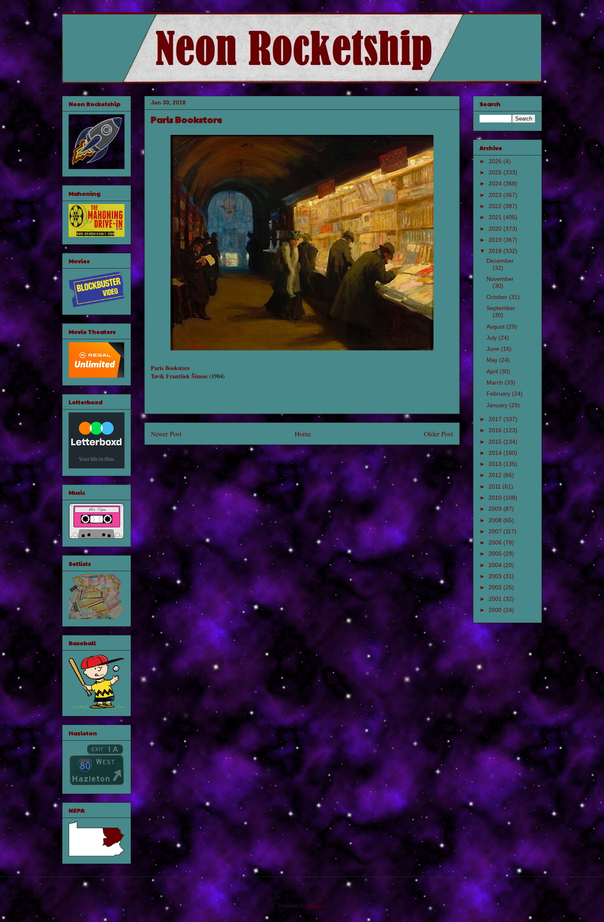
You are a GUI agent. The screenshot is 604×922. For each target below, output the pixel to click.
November (500, 279)
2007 (496, 531)
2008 (496, 520)
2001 (496, 598)
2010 (496, 497)
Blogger (316, 905)
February (499, 393)
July (492, 337)
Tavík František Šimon (179, 376)
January (497, 405)
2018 (496, 251)
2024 (496, 183)
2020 (496, 228)
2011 (496, 486)
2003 (496, 576)
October (497, 297)
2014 (496, 452)
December (500, 260)
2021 (496, 217)
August (496, 326)
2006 (496, 542)
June (493, 348)
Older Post (438, 433)
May (492, 360)
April (493, 371)
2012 (496, 475)
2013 (496, 464)
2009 (496, 508)
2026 (496, 161)
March (495, 382)
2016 (496, 430)
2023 (496, 195)
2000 (496, 610)
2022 (496, 206)
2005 (496, 553)
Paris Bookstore (170, 368)
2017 (496, 419)
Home (303, 433)
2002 (496, 587)
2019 (496, 239)
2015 (496, 441)
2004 (496, 565)
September (500, 308)
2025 (496, 172)
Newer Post (166, 433)
